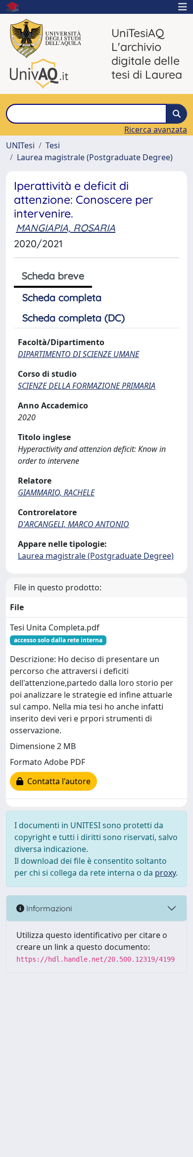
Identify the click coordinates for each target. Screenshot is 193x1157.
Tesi (53, 145)
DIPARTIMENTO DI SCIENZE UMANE (78, 354)
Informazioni (48, 908)
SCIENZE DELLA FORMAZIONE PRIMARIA (86, 385)
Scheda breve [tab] (53, 275)
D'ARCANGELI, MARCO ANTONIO (73, 524)
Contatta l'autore (57, 781)
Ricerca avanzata (155, 129)
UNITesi (20, 145)
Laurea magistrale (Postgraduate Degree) (95, 157)
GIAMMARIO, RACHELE (56, 492)
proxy (165, 872)
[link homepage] (16, 7)
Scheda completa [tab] (61, 297)
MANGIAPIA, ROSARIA (65, 228)
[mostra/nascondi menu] (182, 7)
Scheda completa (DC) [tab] (73, 318)
